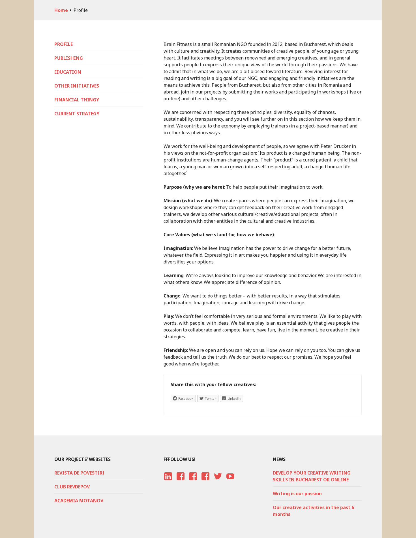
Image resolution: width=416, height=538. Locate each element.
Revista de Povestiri (79, 473)
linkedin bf (168, 481)
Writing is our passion (297, 493)
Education (67, 72)
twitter (217, 481)
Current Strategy (76, 113)
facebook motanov (192, 481)
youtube (229, 481)
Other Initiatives (76, 86)
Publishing (68, 58)
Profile (63, 44)
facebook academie (205, 481)
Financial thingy (76, 100)
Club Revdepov (72, 487)
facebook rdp (179, 481)
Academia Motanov (78, 500)
